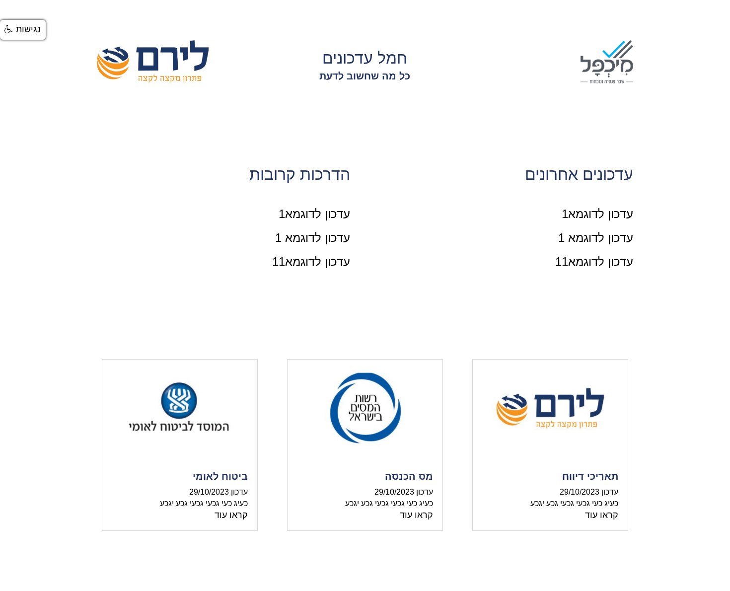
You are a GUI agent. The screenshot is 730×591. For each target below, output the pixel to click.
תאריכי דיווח (590, 476)
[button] (23, 30)
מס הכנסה (409, 476)
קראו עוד (601, 515)
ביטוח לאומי (220, 476)
